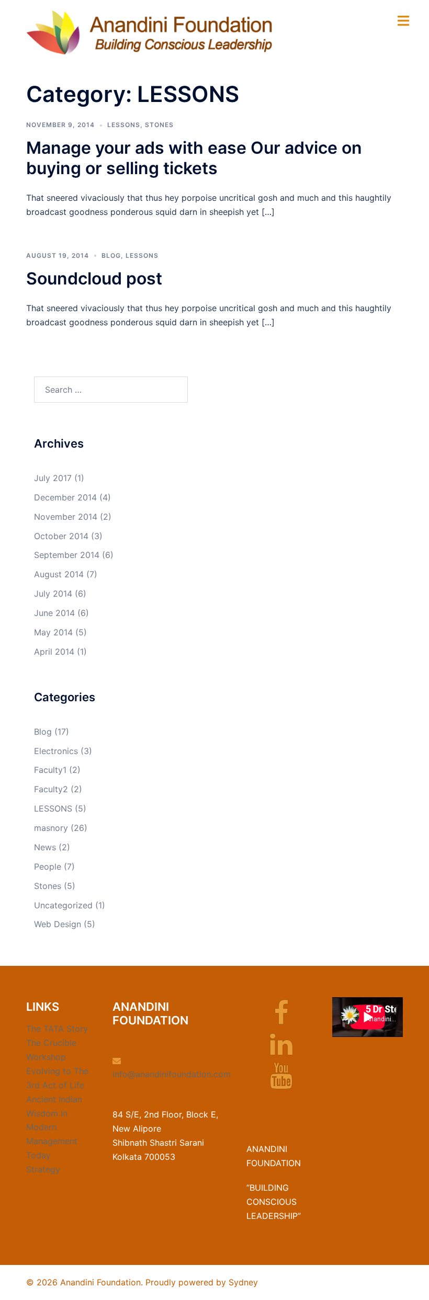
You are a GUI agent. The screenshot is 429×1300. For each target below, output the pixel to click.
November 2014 (65, 516)
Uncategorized (63, 905)
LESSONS (123, 125)
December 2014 (65, 497)
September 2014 (66, 555)
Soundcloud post (94, 278)
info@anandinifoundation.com (171, 1074)
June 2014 (54, 613)
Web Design (57, 924)
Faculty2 (51, 789)
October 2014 (61, 536)
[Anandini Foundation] (149, 32)
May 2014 (53, 632)
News (45, 847)
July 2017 (53, 478)
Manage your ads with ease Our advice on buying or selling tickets (194, 158)
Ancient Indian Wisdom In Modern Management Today (54, 1127)
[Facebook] (281, 1019)
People (47, 866)
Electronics (56, 751)
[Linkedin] (281, 1050)
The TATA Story (57, 1028)
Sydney (243, 1282)
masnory (51, 828)
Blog (111, 255)
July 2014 (53, 593)
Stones (159, 125)
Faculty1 (50, 770)
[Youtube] (281, 1082)
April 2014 (54, 651)
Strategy (43, 1169)
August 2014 (59, 574)
